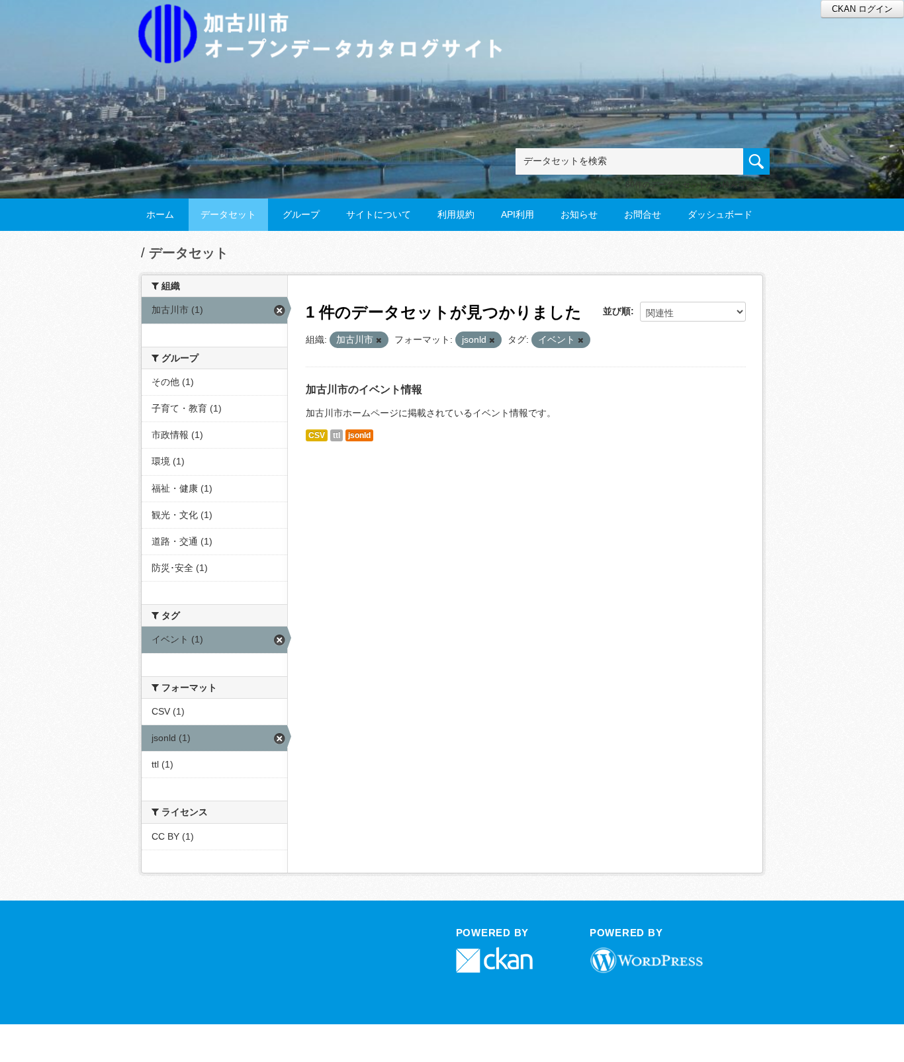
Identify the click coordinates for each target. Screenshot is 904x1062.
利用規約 (456, 214)
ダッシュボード (720, 214)
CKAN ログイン (862, 9)
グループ (301, 214)
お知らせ (579, 214)
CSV (316, 435)
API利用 (517, 214)
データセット (228, 214)
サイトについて (378, 214)
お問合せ (642, 214)
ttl (336, 435)
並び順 (617, 311)
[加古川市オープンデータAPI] (327, 17)
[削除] (379, 340)
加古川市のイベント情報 (364, 389)
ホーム (160, 214)
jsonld (359, 435)
